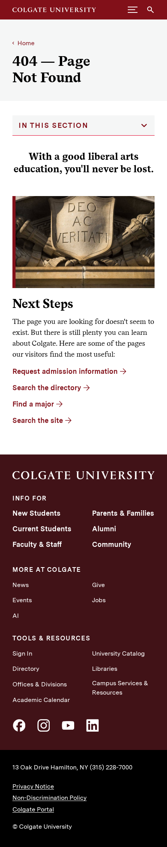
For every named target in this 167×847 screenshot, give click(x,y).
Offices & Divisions (39, 684)
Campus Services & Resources (120, 687)
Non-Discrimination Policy (49, 797)
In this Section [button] (54, 125)
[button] (132, 10)
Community (111, 544)
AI (15, 615)
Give (98, 585)
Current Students (41, 529)
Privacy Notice (33, 786)
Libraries (104, 668)
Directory (25, 668)
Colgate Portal (33, 809)
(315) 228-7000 (111, 767)
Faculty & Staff (37, 544)
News (20, 585)
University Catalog (118, 653)
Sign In (22, 653)
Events (22, 600)
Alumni (104, 529)
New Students (36, 513)
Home (26, 43)
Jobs (99, 600)
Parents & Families (123, 513)
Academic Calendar (41, 700)
